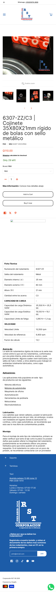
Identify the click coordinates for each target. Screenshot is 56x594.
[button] (51, 14)
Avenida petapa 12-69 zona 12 (23, 478)
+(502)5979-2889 (31, 2)
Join (41, 554)
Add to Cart (28, 194)
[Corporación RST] (27, 14)
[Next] (31, 108)
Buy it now (28, 203)
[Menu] (4, 14)
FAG (4, 144)
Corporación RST (8, 578)
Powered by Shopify (9, 582)
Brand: (7, 166)
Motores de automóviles (15, 388)
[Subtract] (5, 179)
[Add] (17, 179)
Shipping (6, 155)
